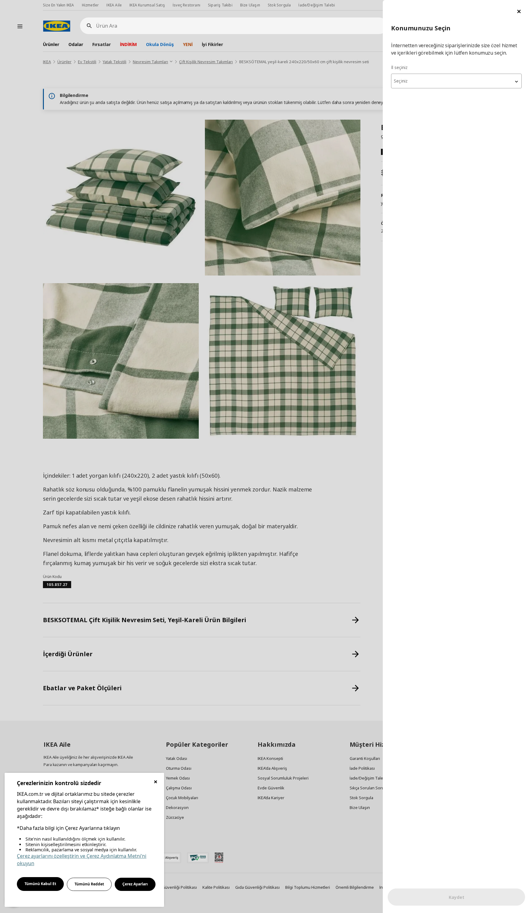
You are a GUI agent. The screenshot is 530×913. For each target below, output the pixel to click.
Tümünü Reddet (89, 884)
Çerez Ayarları (135, 884)
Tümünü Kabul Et (40, 883)
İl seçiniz (399, 67)
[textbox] (456, 81)
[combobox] (456, 81)
